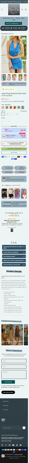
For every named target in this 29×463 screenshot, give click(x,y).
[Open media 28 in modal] (24, 38)
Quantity (3, 117)
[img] (14, 214)
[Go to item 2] (14, 77)
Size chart (24, 110)
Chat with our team (8, 392)
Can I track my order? (9, 256)
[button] (13, 234)
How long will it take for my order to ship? (13, 247)
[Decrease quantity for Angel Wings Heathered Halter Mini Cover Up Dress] (2, 121)
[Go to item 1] (9, 77)
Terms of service (15, 456)
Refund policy (10, 456)
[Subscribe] (24, 427)
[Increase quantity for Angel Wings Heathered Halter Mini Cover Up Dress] (9, 121)
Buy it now (14, 152)
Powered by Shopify (19, 454)
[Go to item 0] (3, 77)
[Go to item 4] (25, 77)
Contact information (22, 456)
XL (17, 113)
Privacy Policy (4, 387)
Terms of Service (13, 387)
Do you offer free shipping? (11, 252)
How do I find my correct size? (12, 264)
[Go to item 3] (20, 77)
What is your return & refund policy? (13, 260)
